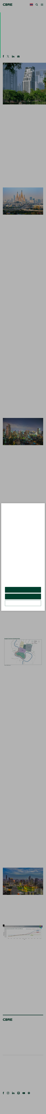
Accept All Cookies (23, 591)
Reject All (23, 598)
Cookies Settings (23, 605)
